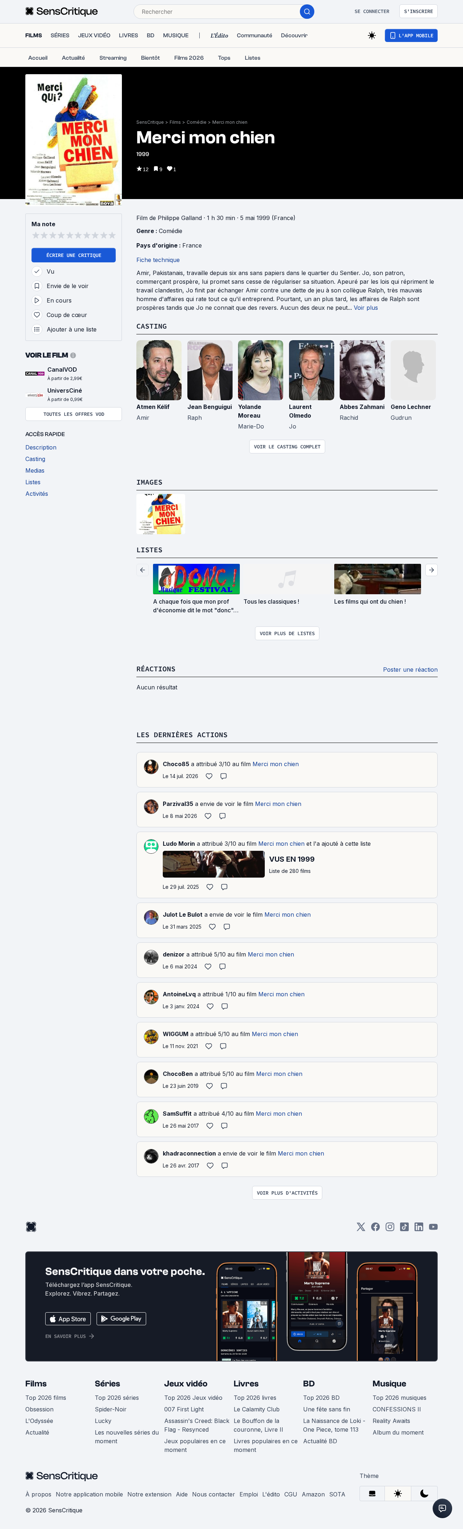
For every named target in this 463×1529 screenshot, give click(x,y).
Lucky (103, 1420)
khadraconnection (189, 1153)
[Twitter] (361, 1229)
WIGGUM (175, 1034)
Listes (149, 549)
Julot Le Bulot (183, 914)
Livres (246, 1384)
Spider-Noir (111, 1409)
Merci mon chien (229, 122)
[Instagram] (390, 1229)
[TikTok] (404, 1229)
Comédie (197, 122)
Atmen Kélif (153, 406)
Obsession (39, 1409)
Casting (151, 325)
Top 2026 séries (117, 1397)
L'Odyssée (39, 1420)
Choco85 (176, 764)
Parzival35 (178, 803)
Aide (182, 1494)
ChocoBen (178, 1073)
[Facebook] (375, 1229)
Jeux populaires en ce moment (195, 1445)
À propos (38, 1494)
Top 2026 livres (255, 1397)
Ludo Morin (179, 843)
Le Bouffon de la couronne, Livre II (258, 1425)
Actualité (37, 1432)
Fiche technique (158, 259)
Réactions (155, 668)
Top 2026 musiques (399, 1397)
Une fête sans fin (326, 1409)
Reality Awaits (391, 1420)
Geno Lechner (411, 406)
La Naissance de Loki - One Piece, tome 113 (334, 1425)
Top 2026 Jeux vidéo (193, 1397)
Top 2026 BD (321, 1397)
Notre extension (149, 1494)
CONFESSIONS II (397, 1409)
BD (309, 1384)
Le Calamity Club (257, 1409)
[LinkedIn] (419, 1229)
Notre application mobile (89, 1494)
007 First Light (184, 1409)
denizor (173, 954)
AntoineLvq (179, 994)
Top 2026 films (45, 1397)
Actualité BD (320, 1441)
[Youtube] (433, 1229)
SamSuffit (177, 1113)
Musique (389, 1384)
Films (175, 122)
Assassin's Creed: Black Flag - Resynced (196, 1425)
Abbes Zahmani (362, 406)
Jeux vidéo (186, 1384)
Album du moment (398, 1432)
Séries (107, 1384)
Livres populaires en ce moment (266, 1445)
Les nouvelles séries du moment (127, 1437)
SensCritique (150, 122)
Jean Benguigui (209, 406)
